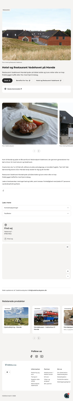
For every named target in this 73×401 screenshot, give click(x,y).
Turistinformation (62, 379)
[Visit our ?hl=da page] (36, 356)
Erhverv (46, 377)
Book (6, 80)
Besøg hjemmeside (13, 89)
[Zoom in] (68, 271)
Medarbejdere (61, 377)
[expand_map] (67, 247)
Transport (34, 377)
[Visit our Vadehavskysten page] (31, 356)
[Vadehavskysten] (10, 365)
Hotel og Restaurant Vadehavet (47, 80)
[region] (36, 261)
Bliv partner (48, 383)
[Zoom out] (68, 276)
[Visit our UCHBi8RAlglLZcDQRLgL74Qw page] (41, 356)
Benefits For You (22, 80)
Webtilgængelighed (63, 382)
